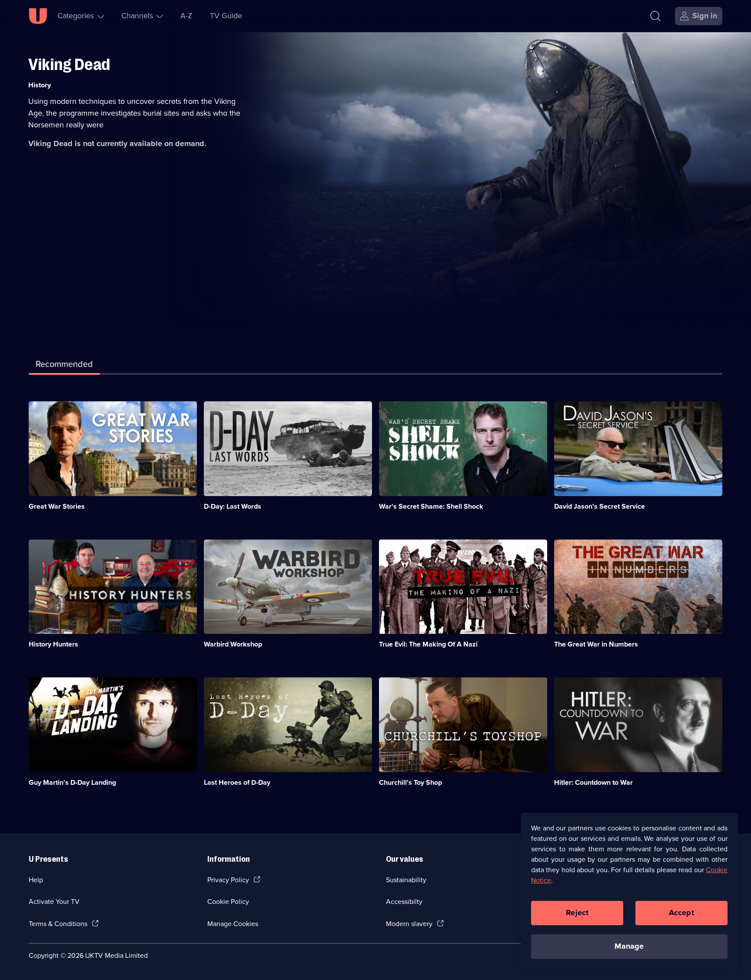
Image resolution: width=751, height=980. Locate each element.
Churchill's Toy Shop (410, 782)
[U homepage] (38, 16)
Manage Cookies (232, 924)
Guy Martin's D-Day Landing (72, 782)
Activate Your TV (54, 902)
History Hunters (53, 644)
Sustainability (406, 880)
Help (36, 880)
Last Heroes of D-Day (237, 782)
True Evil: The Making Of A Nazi (428, 644)
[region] (629, 891)
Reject (577, 912)
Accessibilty (404, 902)
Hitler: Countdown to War (593, 782)
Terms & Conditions (58, 924)
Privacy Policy (228, 880)
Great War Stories (57, 506)
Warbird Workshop (233, 644)
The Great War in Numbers (596, 644)
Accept (681, 912)
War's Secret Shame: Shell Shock (431, 506)
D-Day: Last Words (232, 506)
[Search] (655, 16)
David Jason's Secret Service (599, 506)
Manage (629, 946)
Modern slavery (409, 924)
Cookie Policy (228, 902)
